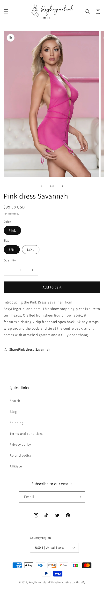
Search (15, 401)
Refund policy (20, 455)
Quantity (10, 260)
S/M (12, 249)
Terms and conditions (27, 433)
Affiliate (16, 466)
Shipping (16, 423)
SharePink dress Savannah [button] (29, 349)
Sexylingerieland (39, 582)
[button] (6, 11)
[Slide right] (62, 186)
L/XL (30, 249)
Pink (12, 230)
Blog (13, 411)
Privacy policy (20, 444)
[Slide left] (41, 186)
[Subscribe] (79, 497)
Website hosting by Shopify (68, 582)
